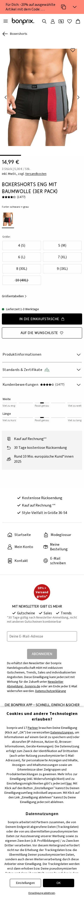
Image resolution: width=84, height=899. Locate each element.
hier (69, 783)
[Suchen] (44, 21)
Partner (33, 728)
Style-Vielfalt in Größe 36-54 (44, 512)
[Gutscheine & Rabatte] (61, 21)
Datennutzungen (61, 732)
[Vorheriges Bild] (5, 97)
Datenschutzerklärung (50, 691)
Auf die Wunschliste (39, 333)
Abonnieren (42, 654)
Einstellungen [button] (25, 883)
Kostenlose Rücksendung (42, 498)
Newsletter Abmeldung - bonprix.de (35, 684)
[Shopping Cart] (78, 21)
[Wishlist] (69, 21)
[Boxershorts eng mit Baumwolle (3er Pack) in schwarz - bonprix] (42, 97)
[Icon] (63, 7)
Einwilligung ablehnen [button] (41, 893)
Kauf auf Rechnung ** (39, 505)
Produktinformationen (22, 354)
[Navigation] (5, 21)
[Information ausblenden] (74, 7)
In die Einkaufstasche (39, 319)
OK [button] (58, 883)
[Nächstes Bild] (78, 97)
